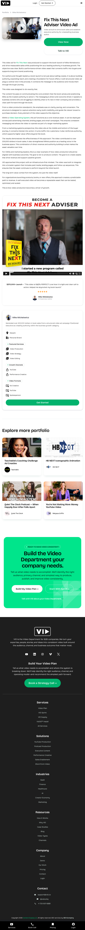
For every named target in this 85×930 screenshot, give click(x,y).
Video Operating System (19, 118)
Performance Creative (43, 755)
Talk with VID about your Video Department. (42, 599)
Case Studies (42, 827)
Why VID (42, 822)
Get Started (42, 402)
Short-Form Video (42, 764)
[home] (5, 3)
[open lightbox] (21, 28)
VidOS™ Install (42, 721)
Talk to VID (63, 50)
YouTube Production (42, 742)
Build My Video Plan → (27, 589)
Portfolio (5, 12)
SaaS (42, 780)
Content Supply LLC (30, 918)
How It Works (42, 818)
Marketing (42, 802)
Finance (42, 784)
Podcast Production (42, 746)
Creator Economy (42, 798)
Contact (42, 874)
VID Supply (42, 717)
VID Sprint (42, 713)
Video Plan (42, 708)
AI (42, 793)
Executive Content (42, 751)
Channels (42, 840)
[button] (81, 3)
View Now (63, 42)
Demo (42, 861)
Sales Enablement (42, 760)
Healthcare (42, 789)
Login (35, 3)
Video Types (43, 836)
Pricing (42, 869)
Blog (42, 831)
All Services (42, 726)
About (42, 856)
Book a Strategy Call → (43, 683)
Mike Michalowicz (19, 12)
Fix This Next (21, 63)
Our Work (42, 865)
